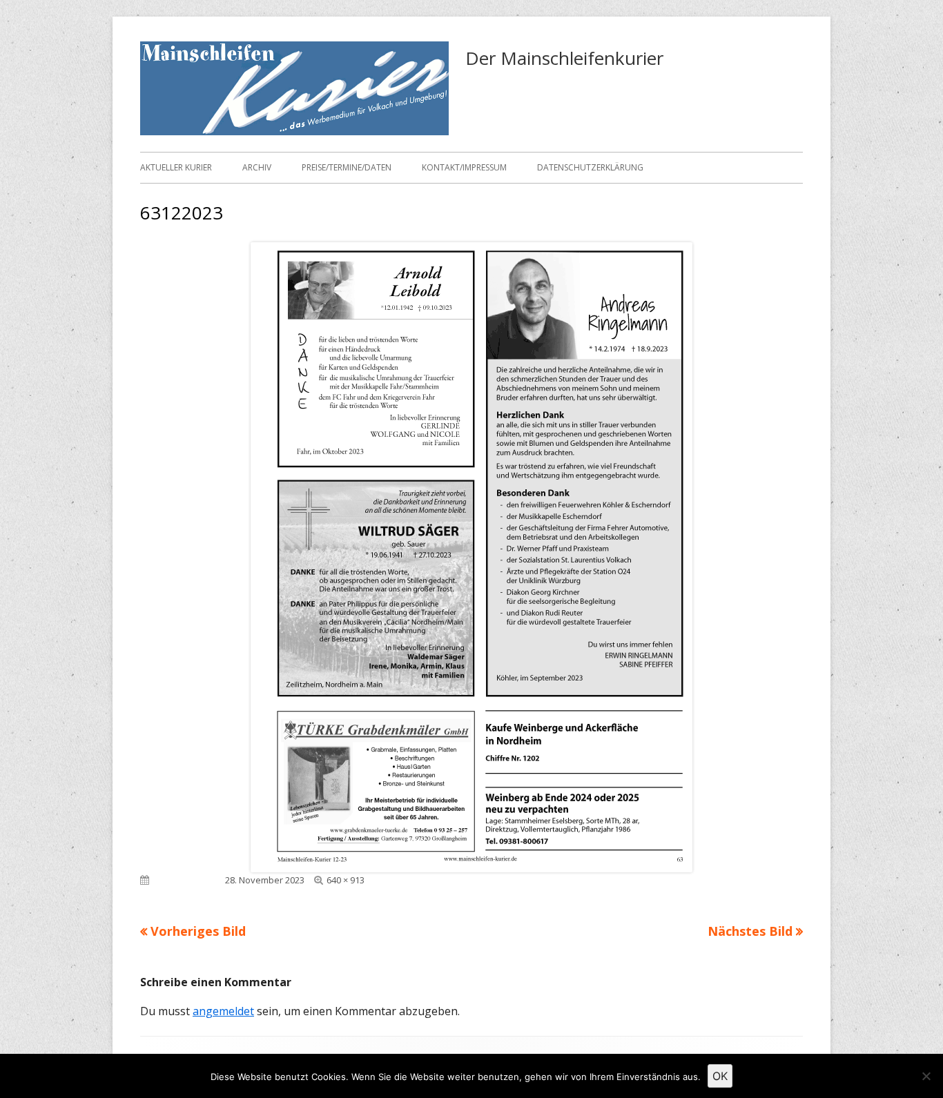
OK (720, 1076)
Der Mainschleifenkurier (564, 58)
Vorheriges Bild (198, 931)
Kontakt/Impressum (464, 167)
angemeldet (223, 1011)
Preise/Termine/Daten (346, 167)
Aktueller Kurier (176, 167)
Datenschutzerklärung (590, 167)
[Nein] (926, 1076)
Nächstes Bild (750, 931)
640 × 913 (345, 880)
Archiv (256, 167)
